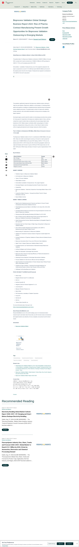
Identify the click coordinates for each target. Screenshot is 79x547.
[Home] (7, 3)
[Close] (77, 543)
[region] (39, 544)
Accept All (69, 543)
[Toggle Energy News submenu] (29, 6)
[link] (32, 2)
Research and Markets (39, 39)
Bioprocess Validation (18, 360)
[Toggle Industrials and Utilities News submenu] (55, 6)
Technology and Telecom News (60, 6)
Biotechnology (26, 360)
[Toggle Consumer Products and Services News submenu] (21, 6)
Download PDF (65, 32)
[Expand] (49, 99)
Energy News (26, 6)
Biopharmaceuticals (38, 358)
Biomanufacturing (17, 358)
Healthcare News (43, 6)
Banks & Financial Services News (34, 6)
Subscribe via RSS (66, 34)
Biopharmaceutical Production (27, 358)
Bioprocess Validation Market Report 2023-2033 (26, 375)
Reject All (61, 543)
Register (70, 2)
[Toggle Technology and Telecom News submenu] (64, 6)
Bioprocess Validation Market (22, 326)
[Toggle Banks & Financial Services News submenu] (38, 6)
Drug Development (34, 360)
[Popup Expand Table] (53, 157)
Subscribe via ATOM (67, 36)
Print (63, 31)
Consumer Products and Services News (17, 6)
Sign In (63, 2)
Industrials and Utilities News (51, 6)
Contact (15, 394)
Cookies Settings (51, 543)
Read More (5, 429)
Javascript (64, 38)
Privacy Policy (5, 545)
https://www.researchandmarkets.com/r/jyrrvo (23, 307)
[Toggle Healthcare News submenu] (47, 6)
